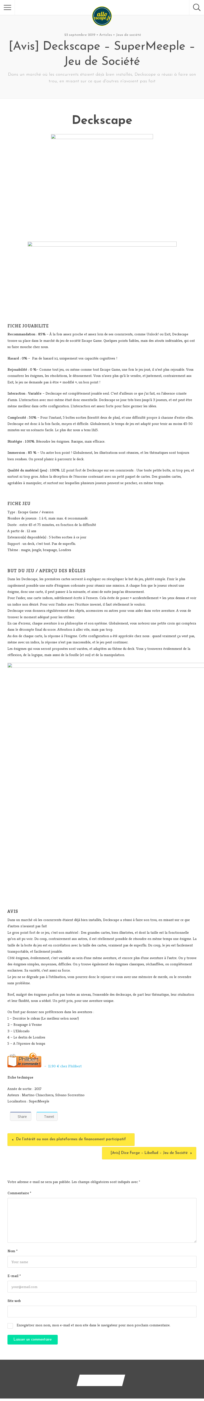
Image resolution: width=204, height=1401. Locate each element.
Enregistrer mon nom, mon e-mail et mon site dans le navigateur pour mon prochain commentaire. (93, 1325)
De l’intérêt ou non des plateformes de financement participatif (71, 1139)
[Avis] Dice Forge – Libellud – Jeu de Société (149, 1153)
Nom (12, 1250)
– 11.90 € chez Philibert (61, 1066)
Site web (14, 1300)
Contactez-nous (101, 1380)
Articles (105, 35)
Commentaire (19, 1193)
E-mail (14, 1275)
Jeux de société (128, 35)
